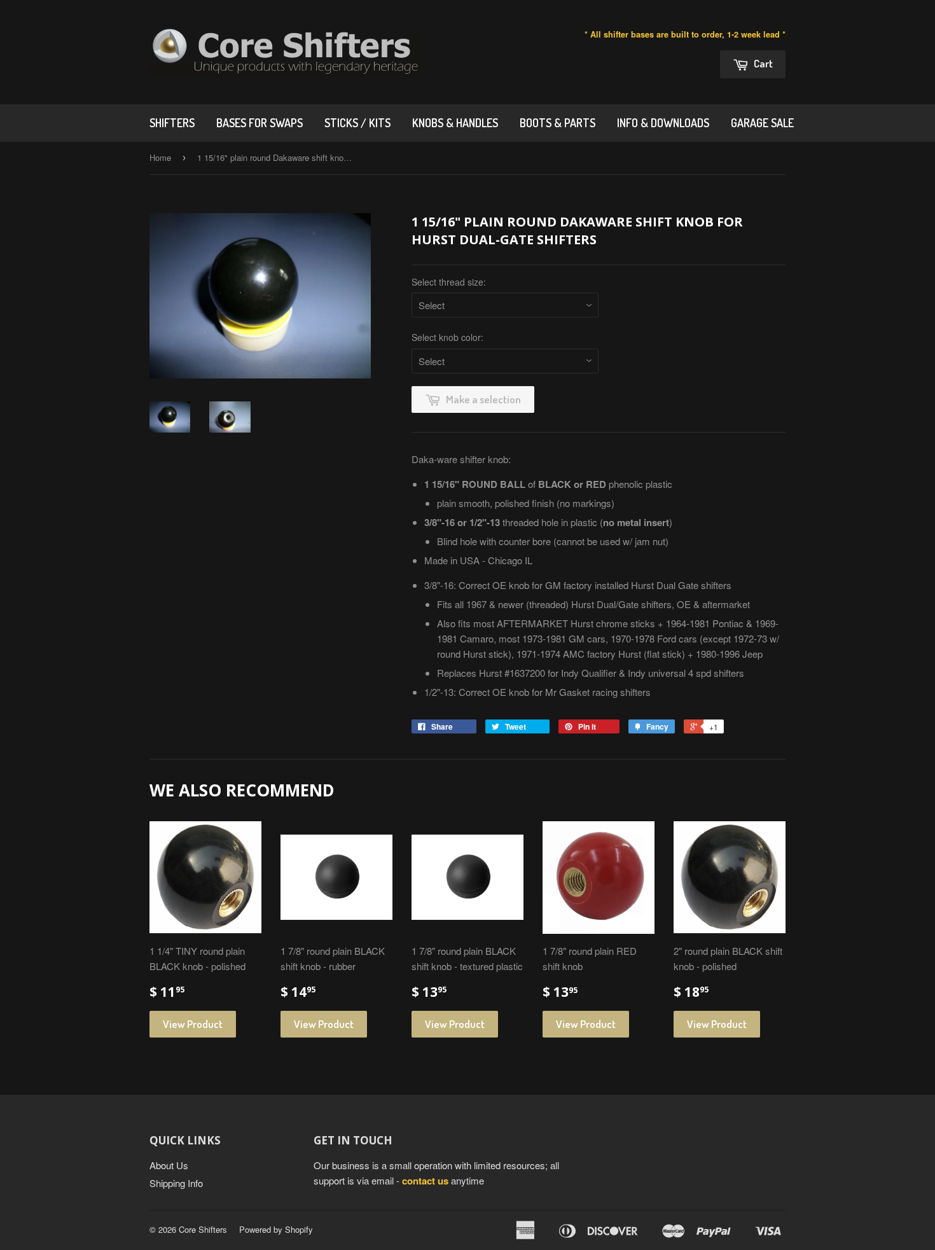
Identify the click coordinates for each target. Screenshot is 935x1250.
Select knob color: (447, 337)
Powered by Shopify (276, 1229)
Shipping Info (176, 1183)
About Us (168, 1165)
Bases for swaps (259, 123)
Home (160, 157)
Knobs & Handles (455, 123)
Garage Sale (762, 123)
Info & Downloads (663, 123)
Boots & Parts (557, 123)
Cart (762, 63)
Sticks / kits (357, 123)
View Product (193, 1024)
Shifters (172, 123)
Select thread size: (449, 281)
